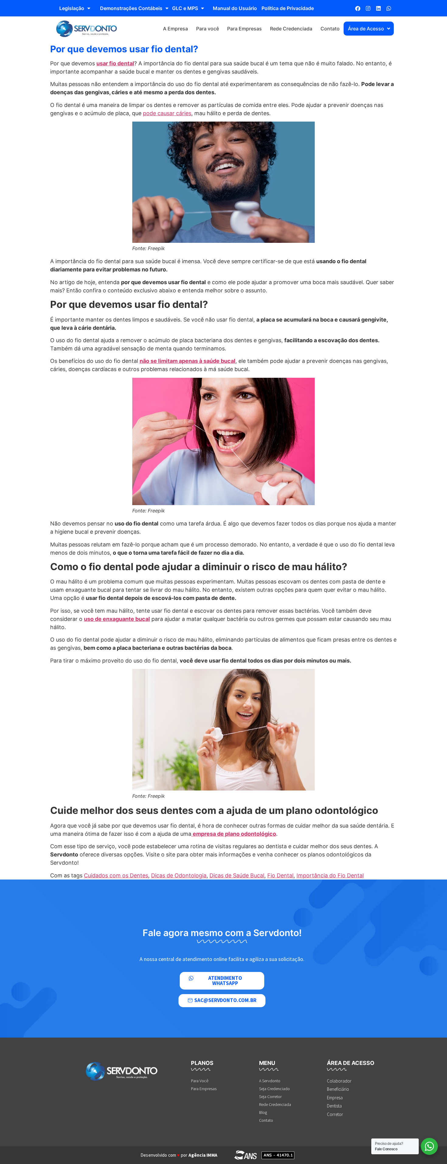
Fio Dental (280, 875)
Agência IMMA (203, 1155)
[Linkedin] (378, 8)
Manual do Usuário (235, 8)
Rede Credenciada (291, 29)
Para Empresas (244, 29)
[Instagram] (368, 8)
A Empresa (175, 29)
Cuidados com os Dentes (116, 875)
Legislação (71, 8)
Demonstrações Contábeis (131, 8)
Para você (207, 29)
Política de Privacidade (288, 8)
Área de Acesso (366, 29)
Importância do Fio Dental (330, 875)
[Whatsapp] (388, 8)
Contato (330, 29)
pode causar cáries (167, 113)
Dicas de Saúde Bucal (237, 875)
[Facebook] (357, 8)
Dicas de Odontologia (178, 875)
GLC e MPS (185, 8)
